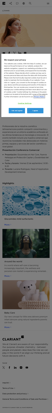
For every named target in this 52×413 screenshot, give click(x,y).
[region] (26, 85)
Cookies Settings (25, 103)
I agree (35, 111)
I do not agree (16, 111)
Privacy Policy (39, 97)
